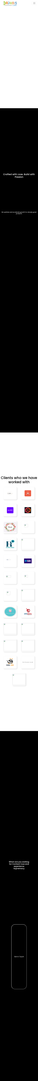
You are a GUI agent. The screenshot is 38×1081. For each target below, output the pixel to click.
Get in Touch (19, 957)
